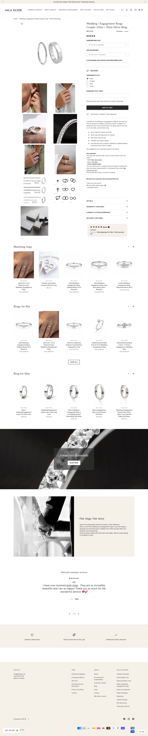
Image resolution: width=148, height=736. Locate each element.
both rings (72, 585)
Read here (74, 463)
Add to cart (107, 107)
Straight (92, 81)
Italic (91, 83)
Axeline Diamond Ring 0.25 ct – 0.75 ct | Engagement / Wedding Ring (124, 346)
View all (74, 362)
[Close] (17, 730)
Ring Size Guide (96, 160)
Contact (74, 693)
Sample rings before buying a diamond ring (49, 284)
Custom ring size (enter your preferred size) (104, 60)
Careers (96, 693)
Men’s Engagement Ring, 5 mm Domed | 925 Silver (99, 412)
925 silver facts (122, 703)
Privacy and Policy (78, 689)
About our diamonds (123, 689)
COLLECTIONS (98, 10)
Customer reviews (100, 683)
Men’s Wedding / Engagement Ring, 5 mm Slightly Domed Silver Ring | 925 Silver (74, 413)
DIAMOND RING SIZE (93, 40)
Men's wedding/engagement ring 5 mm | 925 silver (23, 412)
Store (96, 689)
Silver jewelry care (123, 677)
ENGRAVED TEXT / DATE (94, 91)
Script (92, 86)
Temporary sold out (123, 706)
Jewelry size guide (123, 674)
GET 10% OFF (10, 730)
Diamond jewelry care (124, 681)
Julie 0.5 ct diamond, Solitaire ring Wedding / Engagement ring (74, 345)
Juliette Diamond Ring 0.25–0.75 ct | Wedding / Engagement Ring (99, 345)
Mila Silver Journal (100, 696)
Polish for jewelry (122, 693)
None (91, 78)
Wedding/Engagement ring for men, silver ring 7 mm (49, 412)
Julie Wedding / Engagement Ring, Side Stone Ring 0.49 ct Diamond (99, 286)
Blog (95, 686)
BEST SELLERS (85, 10)
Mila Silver (21, 730)
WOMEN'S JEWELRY (35, 10)
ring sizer (95, 162)
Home (15, 19)
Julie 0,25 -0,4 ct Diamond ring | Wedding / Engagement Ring (24, 286)
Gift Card (75, 681)
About (96, 674)
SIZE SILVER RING (92, 50)
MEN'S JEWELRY (50, 10)
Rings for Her (22, 306)
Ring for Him (22, 373)
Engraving (120, 696)
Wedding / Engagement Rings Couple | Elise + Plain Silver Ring (40, 19)
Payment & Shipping (78, 674)
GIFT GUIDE (110, 10)
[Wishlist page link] (122, 10)
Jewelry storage (122, 699)
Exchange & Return (78, 677)
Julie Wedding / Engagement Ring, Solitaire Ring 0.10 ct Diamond (74, 286)
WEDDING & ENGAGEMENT (68, 10)
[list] (50, 129)
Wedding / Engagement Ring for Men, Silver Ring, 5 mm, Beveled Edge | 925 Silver (124, 413)
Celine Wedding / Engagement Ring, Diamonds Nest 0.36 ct (124, 285)
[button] (131, 10)
